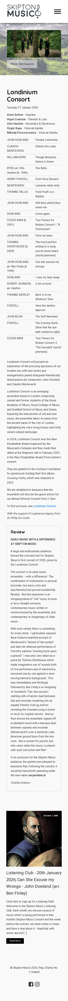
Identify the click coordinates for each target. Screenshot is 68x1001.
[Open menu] (57, 11)
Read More (15, 940)
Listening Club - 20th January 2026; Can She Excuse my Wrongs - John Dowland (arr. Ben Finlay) (34, 882)
